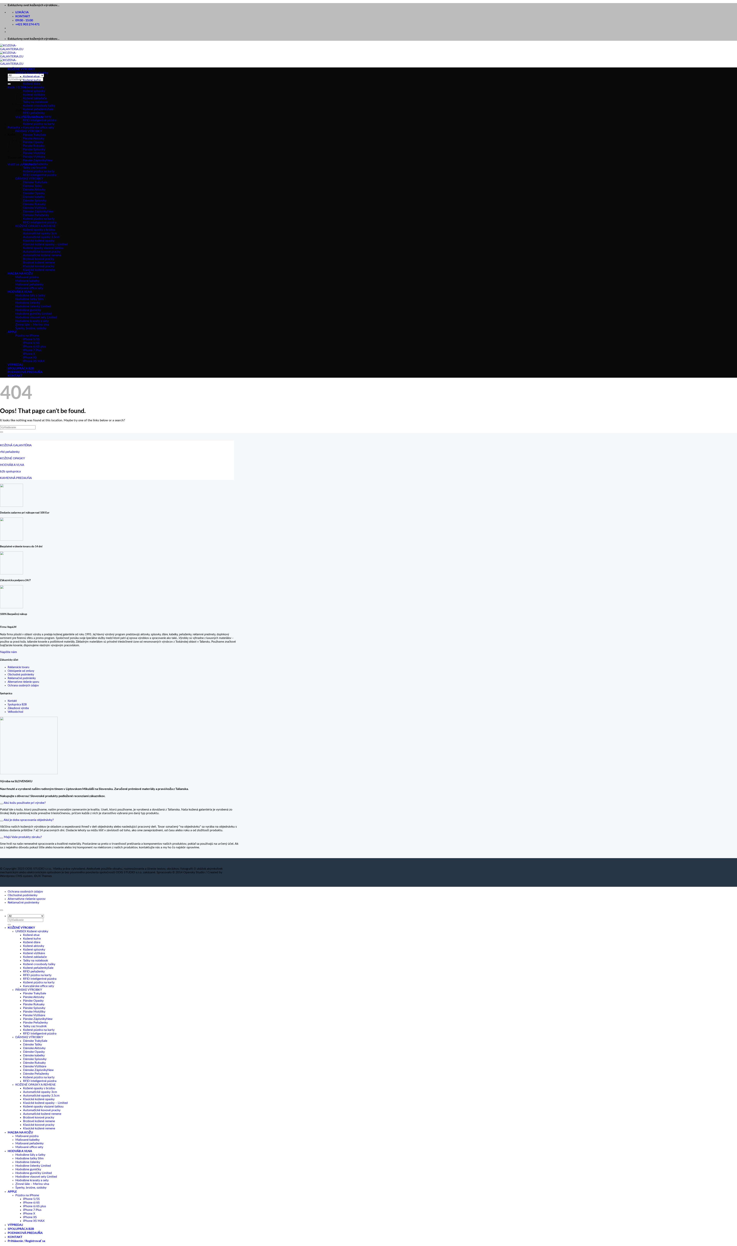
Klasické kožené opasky (39, 240)
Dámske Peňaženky (36, 215)
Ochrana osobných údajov (23, 685)
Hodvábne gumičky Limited (33, 313)
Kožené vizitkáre (34, 94)
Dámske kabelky (34, 196)
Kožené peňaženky (35, 109)
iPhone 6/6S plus (34, 346)
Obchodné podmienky (21, 674)
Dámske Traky (32, 182)
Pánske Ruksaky (34, 145)
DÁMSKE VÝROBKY (29, 178)
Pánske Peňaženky (35, 164)
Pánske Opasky (33, 142)
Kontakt (12, 700)
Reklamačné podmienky (22, 678)
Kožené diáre (31, 83)
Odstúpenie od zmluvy (21, 670)
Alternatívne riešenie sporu (23, 681)
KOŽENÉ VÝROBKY (21, 69)
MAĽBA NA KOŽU (20, 273)
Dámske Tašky (32, 185)
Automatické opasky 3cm (40, 233)
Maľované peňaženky (29, 284)
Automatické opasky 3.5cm (41, 237)
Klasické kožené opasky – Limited (45, 244)
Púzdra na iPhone (27, 335)
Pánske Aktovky (33, 138)
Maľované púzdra (27, 277)
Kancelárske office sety (38, 127)
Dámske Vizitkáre (34, 207)
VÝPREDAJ (15, 364)
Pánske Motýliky (34, 153)
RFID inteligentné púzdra (39, 120)
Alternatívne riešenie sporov (26, 898)
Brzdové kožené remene (39, 262)
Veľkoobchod (15, 711)
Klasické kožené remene (39, 269)
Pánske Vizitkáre (34, 156)
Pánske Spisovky (34, 149)
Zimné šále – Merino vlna (32, 324)
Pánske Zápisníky (34, 160)
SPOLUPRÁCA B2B (21, 368)
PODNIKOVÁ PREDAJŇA (25, 372)
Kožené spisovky (34, 91)
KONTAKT (15, 375)
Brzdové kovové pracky (38, 258)
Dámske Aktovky (34, 189)
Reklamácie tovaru (18, 667)
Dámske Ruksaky (34, 204)
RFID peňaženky (34, 112)
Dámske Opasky (34, 193)
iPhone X (29, 353)
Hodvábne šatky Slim (29, 299)
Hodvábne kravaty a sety (32, 321)
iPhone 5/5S (31, 339)
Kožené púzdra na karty (39, 123)
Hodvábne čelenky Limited (33, 306)
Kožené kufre (32, 80)
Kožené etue (31, 76)
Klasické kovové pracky (38, 266)
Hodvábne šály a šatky (30, 295)
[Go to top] (1, 910)
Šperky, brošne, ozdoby (30, 328)
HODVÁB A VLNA (20, 291)
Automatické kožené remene (42, 255)
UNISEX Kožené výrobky (31, 72)
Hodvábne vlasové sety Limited (36, 317)
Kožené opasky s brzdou (39, 229)
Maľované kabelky (27, 280)
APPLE (12, 331)
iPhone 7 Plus (32, 350)
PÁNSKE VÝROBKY (28, 131)
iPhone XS (30, 357)
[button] (17, 87)
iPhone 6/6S (31, 342)
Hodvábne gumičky (28, 310)
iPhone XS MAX (34, 361)
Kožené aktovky (33, 87)
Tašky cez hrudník (35, 167)
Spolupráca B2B (17, 704)
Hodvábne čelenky (27, 302)
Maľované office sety (29, 288)
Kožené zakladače (35, 98)
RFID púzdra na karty (37, 116)
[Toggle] (1, 803)
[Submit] (9, 84)
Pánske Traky (31, 134)
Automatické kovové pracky (41, 251)
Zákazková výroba (18, 708)
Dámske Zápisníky (35, 211)
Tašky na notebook (35, 102)
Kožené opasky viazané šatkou (43, 248)
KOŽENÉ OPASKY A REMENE (35, 226)
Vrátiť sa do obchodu (22, 164)
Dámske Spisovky (34, 200)
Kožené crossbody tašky (39, 105)
